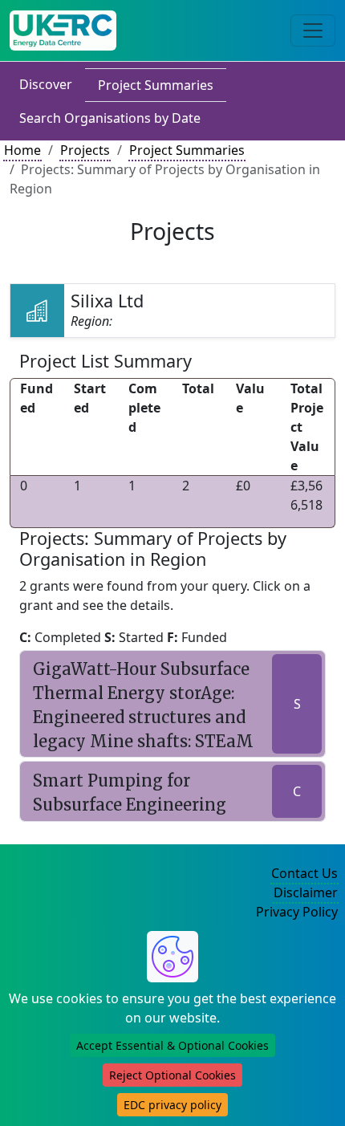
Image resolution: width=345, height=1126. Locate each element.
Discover (45, 84)
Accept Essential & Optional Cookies (172, 1045)
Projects (85, 150)
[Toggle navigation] (312, 30)
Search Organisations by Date (110, 118)
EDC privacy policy (172, 1104)
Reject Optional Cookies (172, 1075)
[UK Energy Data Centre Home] (63, 30)
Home (22, 150)
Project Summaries (155, 85)
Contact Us (304, 873)
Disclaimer (306, 892)
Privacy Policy (297, 912)
